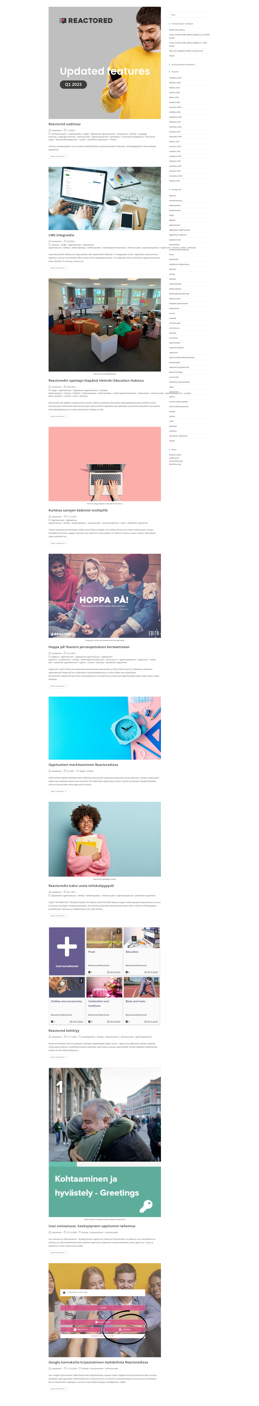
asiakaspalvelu (74, 134)
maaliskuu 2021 (175, 156)
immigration (122, 134)
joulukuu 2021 (174, 131)
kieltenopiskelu (94, 247)
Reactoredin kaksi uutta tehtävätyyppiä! (81, 885)
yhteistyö (192, 247)
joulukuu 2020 (174, 171)
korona (172, 313)
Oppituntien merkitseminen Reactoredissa (83, 764)
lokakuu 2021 (174, 141)
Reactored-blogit (176, 372)
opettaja (172, 333)
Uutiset (82, 139)
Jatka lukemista (59, 155)
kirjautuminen (112, 1037)
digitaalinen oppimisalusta (103, 134)
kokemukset (143, 393)
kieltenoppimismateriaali (114, 247)
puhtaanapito (174, 362)
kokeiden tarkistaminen (178, 303)
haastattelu (173, 259)
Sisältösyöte (174, 458)
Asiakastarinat (174, 210)
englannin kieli (175, 240)
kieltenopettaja (79, 247)
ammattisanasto (59, 134)
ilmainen (172, 269)
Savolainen (57, 130)
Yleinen (113, 139)
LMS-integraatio (61, 235)
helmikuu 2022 (175, 122)
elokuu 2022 (174, 97)
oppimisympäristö (100, 136)
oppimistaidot (174, 342)
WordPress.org (175, 464)
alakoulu (55, 245)
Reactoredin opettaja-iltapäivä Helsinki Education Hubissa (96, 380)
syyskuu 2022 (174, 92)
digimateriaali (75, 245)
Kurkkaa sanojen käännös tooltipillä (78, 510)
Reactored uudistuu (65, 124)
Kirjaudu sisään (175, 454)
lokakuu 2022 (174, 87)
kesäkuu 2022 (174, 102)
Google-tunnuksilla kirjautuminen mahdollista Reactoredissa (98, 1362)
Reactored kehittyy (64, 1030)
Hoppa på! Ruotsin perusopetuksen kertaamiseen (89, 647)
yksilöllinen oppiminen (98, 139)
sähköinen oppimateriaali (65, 662)
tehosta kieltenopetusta (66, 139)
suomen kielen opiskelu (178, 401)
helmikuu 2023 (175, 82)
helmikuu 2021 (175, 161)
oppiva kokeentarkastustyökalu (182, 357)
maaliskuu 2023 (175, 78)
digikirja (55, 656)
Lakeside (172, 318)
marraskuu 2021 (175, 136)
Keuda (171, 55)
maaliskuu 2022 (175, 117)
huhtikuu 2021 (175, 151)
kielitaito (77, 393)
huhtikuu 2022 (175, 112)
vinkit (183, 247)
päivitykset (115, 136)
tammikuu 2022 (175, 127)
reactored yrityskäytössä (133, 136)
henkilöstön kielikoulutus (179, 264)
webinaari (173, 426)
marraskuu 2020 (175, 176)
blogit (86, 134)
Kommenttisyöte (176, 461)
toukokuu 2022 (175, 107)
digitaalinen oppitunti (177, 235)
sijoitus (82, 662)
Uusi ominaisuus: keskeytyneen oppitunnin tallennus (92, 1226)
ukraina (172, 411)
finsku (171, 254)
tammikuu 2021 (175, 166)
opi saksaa (173, 338)
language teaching (66, 136)
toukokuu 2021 (175, 146)
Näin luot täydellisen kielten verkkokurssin (186, 51)
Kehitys (133, 134)
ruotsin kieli (173, 377)
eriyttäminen (65, 659)
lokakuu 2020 (174, 181)
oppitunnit (165, 247)
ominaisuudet (83, 136)
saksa (171, 387)
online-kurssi (111, 659)
